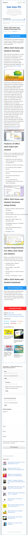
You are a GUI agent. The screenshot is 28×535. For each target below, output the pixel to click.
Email (20, 323)
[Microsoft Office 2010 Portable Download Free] (18, 334)
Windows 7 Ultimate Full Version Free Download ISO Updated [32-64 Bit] (16, 482)
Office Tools (9, 22)
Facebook (14, 321)
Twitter (7, 321)
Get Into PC (12, 531)
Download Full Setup (15, 308)
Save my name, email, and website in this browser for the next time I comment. (14, 442)
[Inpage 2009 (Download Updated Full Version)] (18, 349)
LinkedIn (7, 323)
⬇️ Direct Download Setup (15, 288)
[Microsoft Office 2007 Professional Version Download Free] (8, 332)
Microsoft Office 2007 (14, 127)
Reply (5, 378)
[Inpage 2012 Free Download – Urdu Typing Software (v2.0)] (8, 348)
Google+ (21, 321)
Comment (5, 411)
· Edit (16, 373)
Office (12, 231)
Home (4, 22)
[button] (5, 2)
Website (4, 436)
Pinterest (14, 323)
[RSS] (24, 19)
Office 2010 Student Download (16, 316)
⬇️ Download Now (15, 36)
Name (4, 426)
